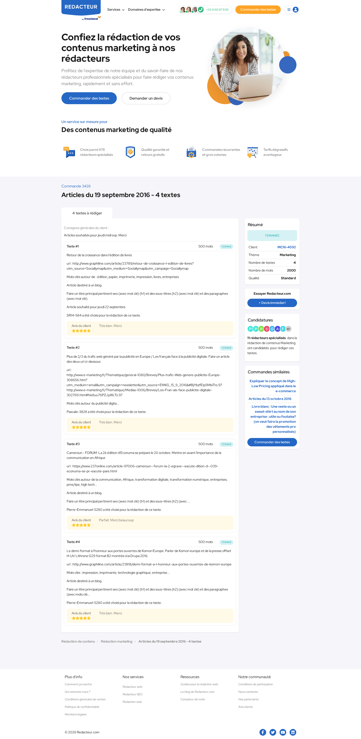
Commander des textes (89, 98)
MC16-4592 (286, 247)
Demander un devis (146, 98)
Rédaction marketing (116, 641)
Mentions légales (75, 714)
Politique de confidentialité (82, 707)
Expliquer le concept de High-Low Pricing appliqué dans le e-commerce (273, 386)
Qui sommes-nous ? (77, 692)
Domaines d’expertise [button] (144, 9)
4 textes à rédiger (86, 213)
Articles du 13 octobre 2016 (270, 399)
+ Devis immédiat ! (272, 303)
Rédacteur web (132, 687)
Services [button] (113, 9)
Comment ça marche (78, 684)
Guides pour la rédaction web (199, 684)
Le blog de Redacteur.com (197, 692)
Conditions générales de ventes (85, 699)
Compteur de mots (192, 699)
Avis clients (245, 707)
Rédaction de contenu (78, 641)
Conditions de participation (255, 684)
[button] (292, 9)
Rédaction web (132, 702)
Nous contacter (248, 692)
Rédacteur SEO (132, 694)
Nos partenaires (248, 699)
